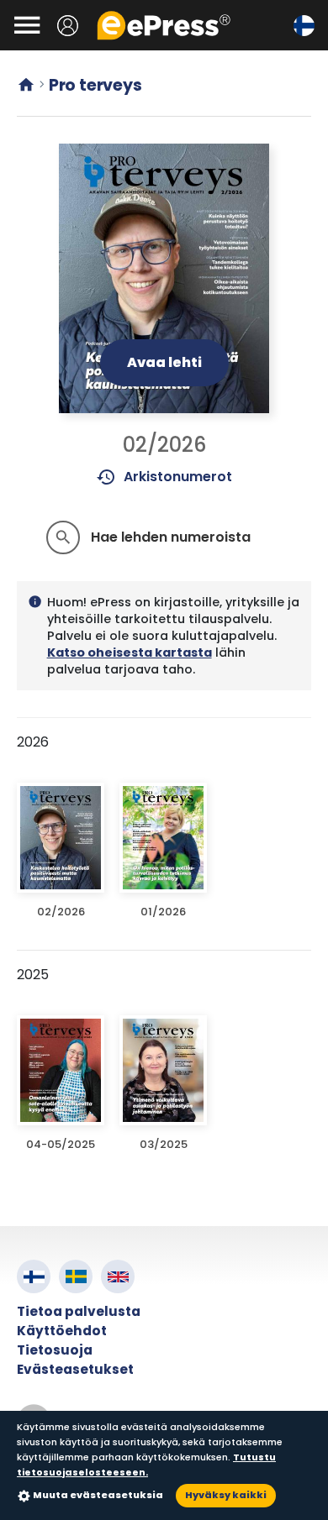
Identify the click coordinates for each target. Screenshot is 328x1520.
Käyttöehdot (62, 1330)
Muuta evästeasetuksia (98, 1495)
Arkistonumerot (164, 477)
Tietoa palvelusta (78, 1311)
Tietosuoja (55, 1350)
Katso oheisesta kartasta (129, 652)
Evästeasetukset (75, 1369)
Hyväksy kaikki (226, 1495)
